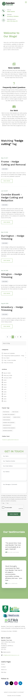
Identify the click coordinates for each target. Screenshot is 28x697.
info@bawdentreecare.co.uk (11, 655)
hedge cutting (16, 417)
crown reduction (7, 425)
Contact (3, 667)
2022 (5, 384)
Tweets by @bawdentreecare (10, 439)
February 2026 (8, 375)
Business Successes (7, 430)
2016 (5, 396)
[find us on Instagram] (16, 683)
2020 (5, 387)
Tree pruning (6, 411)
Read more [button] (7, 180)
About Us (3, 669)
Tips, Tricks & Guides (10, 360)
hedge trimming (6, 417)
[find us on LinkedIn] (20, 683)
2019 (5, 389)
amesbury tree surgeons (8, 422)
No (8, 503)
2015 (5, 399)
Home (3, 664)
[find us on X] (11, 683)
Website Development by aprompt (14, 692)
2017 (5, 394)
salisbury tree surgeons (8, 414)
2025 (5, 380)
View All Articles (8, 362)
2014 (5, 401)
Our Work (4, 169)
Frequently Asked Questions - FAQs (14, 355)
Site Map (3, 672)
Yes (3, 503)
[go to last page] (20, 337)
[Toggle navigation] (26, 2)
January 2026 (7, 377)
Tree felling (15, 411)
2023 (5, 382)
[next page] (17, 337)
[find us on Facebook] (7, 683)
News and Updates (9, 353)
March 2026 (7, 373)
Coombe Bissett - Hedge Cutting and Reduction (12, 197)
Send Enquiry (14, 514)
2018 (5, 392)
